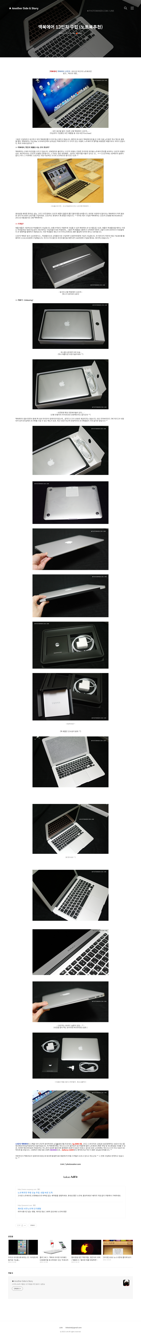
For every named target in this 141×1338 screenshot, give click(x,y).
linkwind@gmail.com (74, 1327)
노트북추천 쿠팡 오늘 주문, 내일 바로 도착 (35, 1192)
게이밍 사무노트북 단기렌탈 (29, 1208)
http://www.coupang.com (27, 1189)
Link (61, 1327)
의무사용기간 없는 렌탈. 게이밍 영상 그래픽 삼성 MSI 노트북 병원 (42, 1211)
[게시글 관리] (25, 1225)
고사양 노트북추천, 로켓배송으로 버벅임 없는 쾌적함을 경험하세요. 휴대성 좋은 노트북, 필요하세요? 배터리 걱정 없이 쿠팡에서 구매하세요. (69, 1195)
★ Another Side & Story (20, 8)
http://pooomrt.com (25, 1205)
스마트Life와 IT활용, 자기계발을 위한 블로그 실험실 (28, 1284)
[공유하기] (22, 1225)
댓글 (10, 1273)
